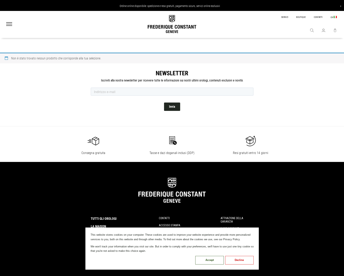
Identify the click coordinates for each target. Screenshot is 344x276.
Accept (209, 260)
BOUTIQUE (301, 17)
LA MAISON (98, 226)
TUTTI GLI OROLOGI (103, 219)
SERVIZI (284, 17)
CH (332, 17)
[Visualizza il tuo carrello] (335, 31)
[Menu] (9, 24)
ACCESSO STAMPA (169, 225)
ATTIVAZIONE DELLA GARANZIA (232, 220)
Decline (239, 260)
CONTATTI (318, 17)
